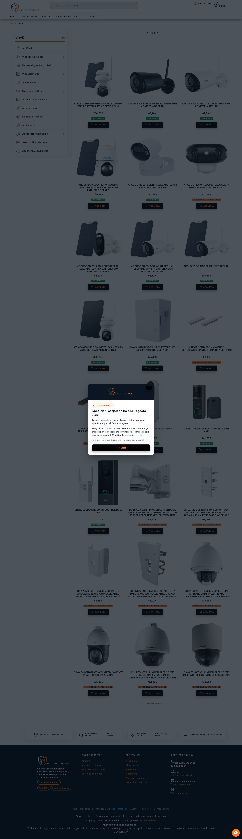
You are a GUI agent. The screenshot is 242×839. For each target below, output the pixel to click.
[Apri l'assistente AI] (236, 833)
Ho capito (121, 447)
